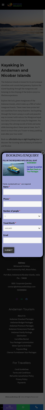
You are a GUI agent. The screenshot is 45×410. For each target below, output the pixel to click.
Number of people (11, 211)
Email (5, 235)
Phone (6, 199)
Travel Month (9, 223)
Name (6, 186)
